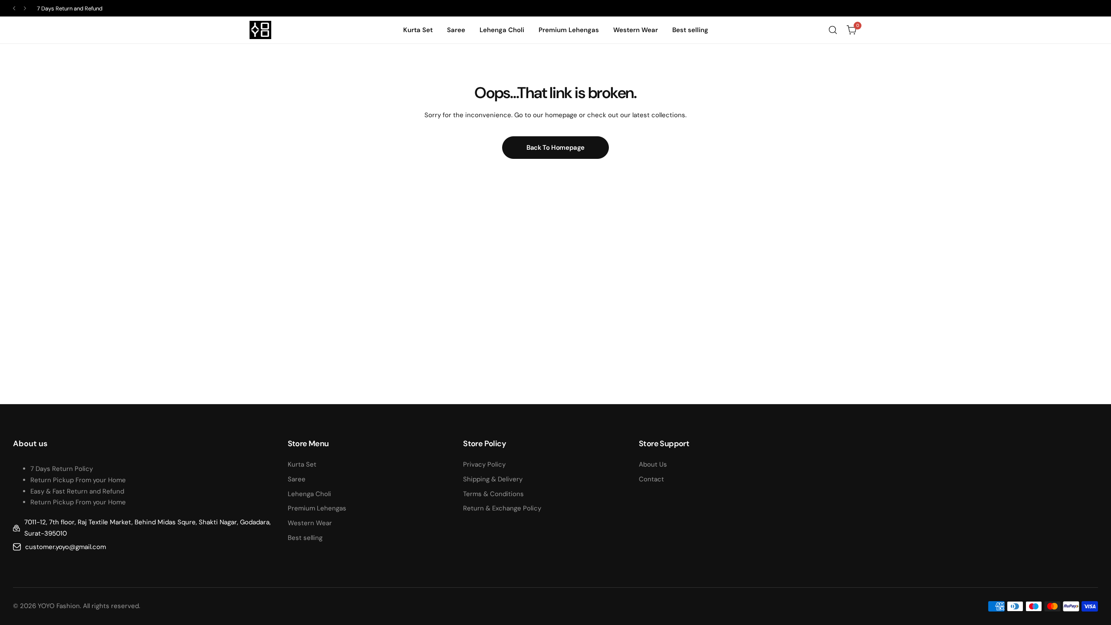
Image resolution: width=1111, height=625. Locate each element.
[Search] (832, 29)
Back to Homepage (555, 147)
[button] (14, 8)
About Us (653, 464)
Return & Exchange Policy (502, 508)
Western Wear (310, 523)
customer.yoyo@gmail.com (65, 547)
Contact (651, 479)
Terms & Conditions (493, 494)
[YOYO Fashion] (260, 30)
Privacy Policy (484, 464)
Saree (297, 479)
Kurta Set (302, 464)
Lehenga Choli (309, 494)
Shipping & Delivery (493, 479)
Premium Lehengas (317, 508)
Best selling (305, 537)
